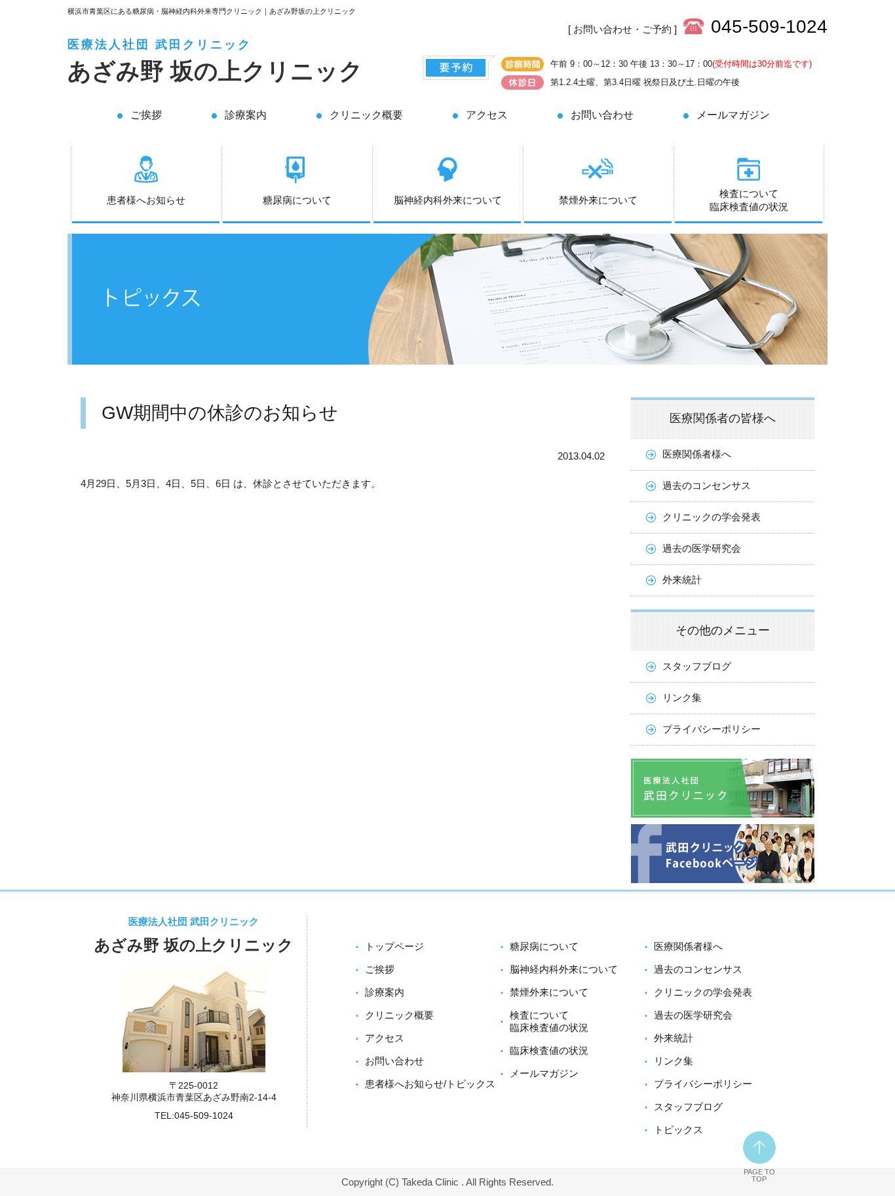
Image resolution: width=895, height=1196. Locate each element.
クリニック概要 (366, 114)
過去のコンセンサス (706, 485)
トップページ (394, 946)
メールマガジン (733, 114)
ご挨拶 (146, 114)
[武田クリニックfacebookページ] (722, 886)
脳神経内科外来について (448, 200)
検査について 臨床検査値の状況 (749, 200)
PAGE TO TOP (759, 1175)
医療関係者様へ (696, 454)
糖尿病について (297, 200)
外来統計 (682, 579)
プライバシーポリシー (711, 728)
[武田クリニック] (722, 820)
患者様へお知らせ (146, 200)
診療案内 (246, 114)
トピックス (678, 1129)
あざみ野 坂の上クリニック (215, 71)
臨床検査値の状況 (549, 1050)
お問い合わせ (602, 114)
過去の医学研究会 (701, 548)
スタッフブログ (696, 666)
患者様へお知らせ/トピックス (430, 1083)
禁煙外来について (598, 200)
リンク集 (682, 697)
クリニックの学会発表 (711, 516)
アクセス (487, 114)
